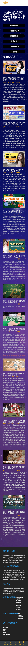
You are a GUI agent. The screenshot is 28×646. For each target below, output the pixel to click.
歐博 (19, 613)
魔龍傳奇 (5, 629)
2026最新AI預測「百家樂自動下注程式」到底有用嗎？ (13, 170)
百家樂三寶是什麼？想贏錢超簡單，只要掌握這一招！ (14, 329)
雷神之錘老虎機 (6, 634)
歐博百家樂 (20, 616)
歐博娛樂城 (20, 618)
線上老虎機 (5, 627)
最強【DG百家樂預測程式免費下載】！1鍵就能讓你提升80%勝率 (13, 79)
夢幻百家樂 (18, 605)
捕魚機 (4, 632)
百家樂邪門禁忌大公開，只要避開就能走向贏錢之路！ (14, 512)
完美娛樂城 (18, 602)
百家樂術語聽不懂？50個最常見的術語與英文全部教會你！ (14, 256)
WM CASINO (19, 604)
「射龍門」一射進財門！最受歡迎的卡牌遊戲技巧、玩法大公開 (14, 421)
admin (5, 82)
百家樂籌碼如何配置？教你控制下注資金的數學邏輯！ (14, 301)
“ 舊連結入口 (5, 540)
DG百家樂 (18, 82)
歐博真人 (20, 615)
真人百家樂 (18, 609)
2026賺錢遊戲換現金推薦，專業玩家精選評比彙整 (13, 374)
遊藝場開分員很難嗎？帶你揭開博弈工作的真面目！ (14, 468)
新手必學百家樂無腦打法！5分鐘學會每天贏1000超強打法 (13, 211)
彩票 (4, 630)
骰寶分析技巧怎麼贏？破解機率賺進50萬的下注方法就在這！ (14, 124)
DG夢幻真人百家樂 (8, 126)
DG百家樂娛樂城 (19, 597)
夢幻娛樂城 (18, 600)
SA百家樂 (18, 607)
